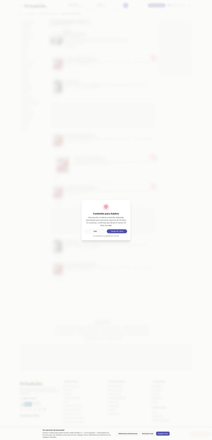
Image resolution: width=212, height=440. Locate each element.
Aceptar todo (163, 433)
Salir (95, 231)
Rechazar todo (147, 433)
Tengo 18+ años (117, 231)
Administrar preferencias (127, 433)
